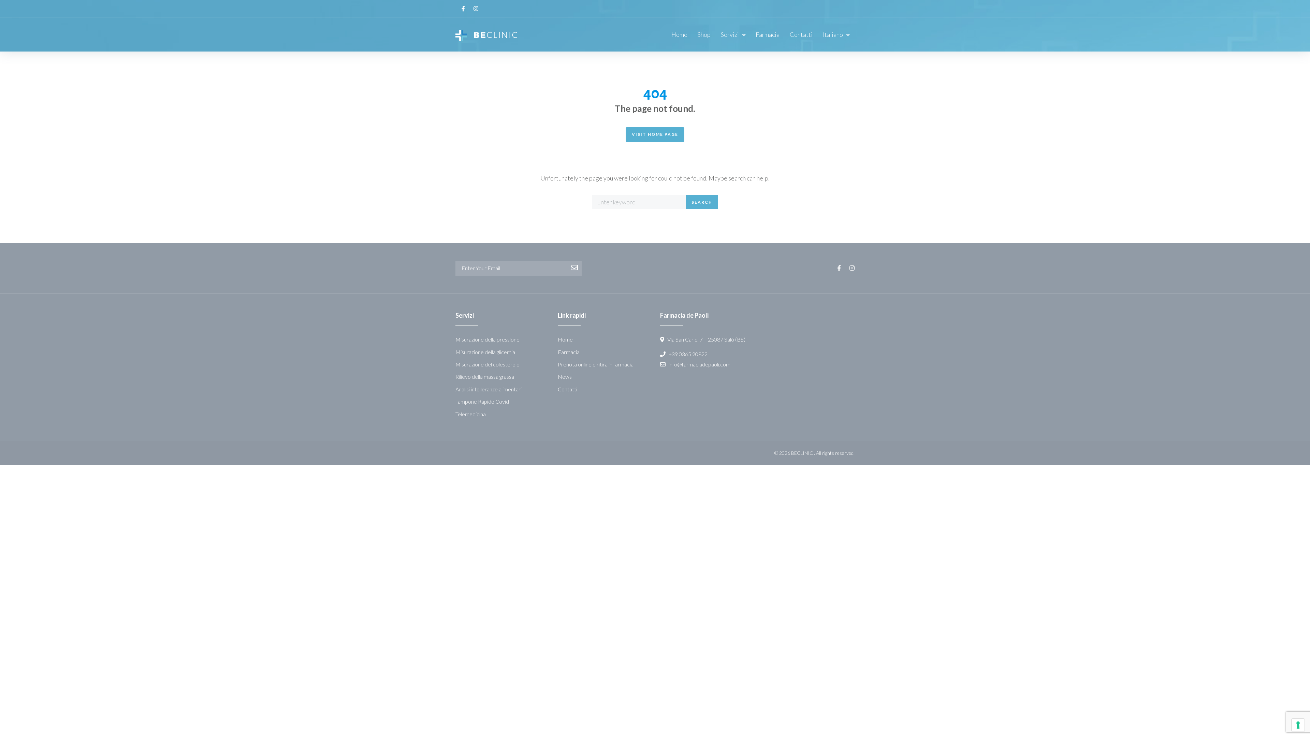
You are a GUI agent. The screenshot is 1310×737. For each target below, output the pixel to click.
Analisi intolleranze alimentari (488, 389)
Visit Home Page (655, 134)
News (565, 376)
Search (702, 202)
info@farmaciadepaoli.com (699, 364)
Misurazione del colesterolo (487, 364)
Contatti (567, 389)
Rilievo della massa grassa (484, 376)
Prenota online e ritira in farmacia (596, 364)
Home (565, 339)
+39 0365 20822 (689, 354)
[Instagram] (476, 8)
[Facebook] (463, 8)
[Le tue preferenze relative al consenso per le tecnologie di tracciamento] (1298, 725)
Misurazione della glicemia (485, 352)
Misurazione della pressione (487, 339)
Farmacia (569, 352)
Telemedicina (470, 414)
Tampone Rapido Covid (482, 401)
